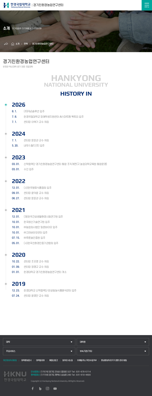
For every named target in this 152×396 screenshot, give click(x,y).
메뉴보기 (147, 5)
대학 (8, 342)
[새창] (33, 389)
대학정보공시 (26, 360)
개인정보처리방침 (10, 360)
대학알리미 (40, 360)
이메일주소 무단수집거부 (86, 360)
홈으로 (13, 44)
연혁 (26, 44)
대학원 (83, 342)
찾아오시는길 (67, 360)
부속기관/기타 (86, 351)
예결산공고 (53, 360)
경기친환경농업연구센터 (42, 44)
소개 (17, 44)
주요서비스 (10, 351)
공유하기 (6, 44)
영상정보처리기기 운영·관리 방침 (114, 360)
